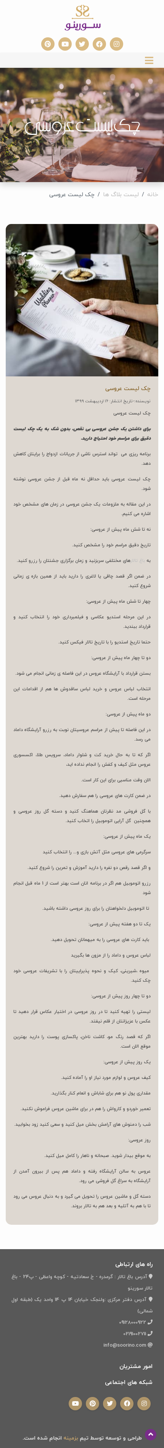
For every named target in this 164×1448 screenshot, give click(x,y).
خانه (152, 195)
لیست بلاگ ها (121, 195)
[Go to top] (150, 1434)
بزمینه (70, 1438)
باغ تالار (137, 561)
